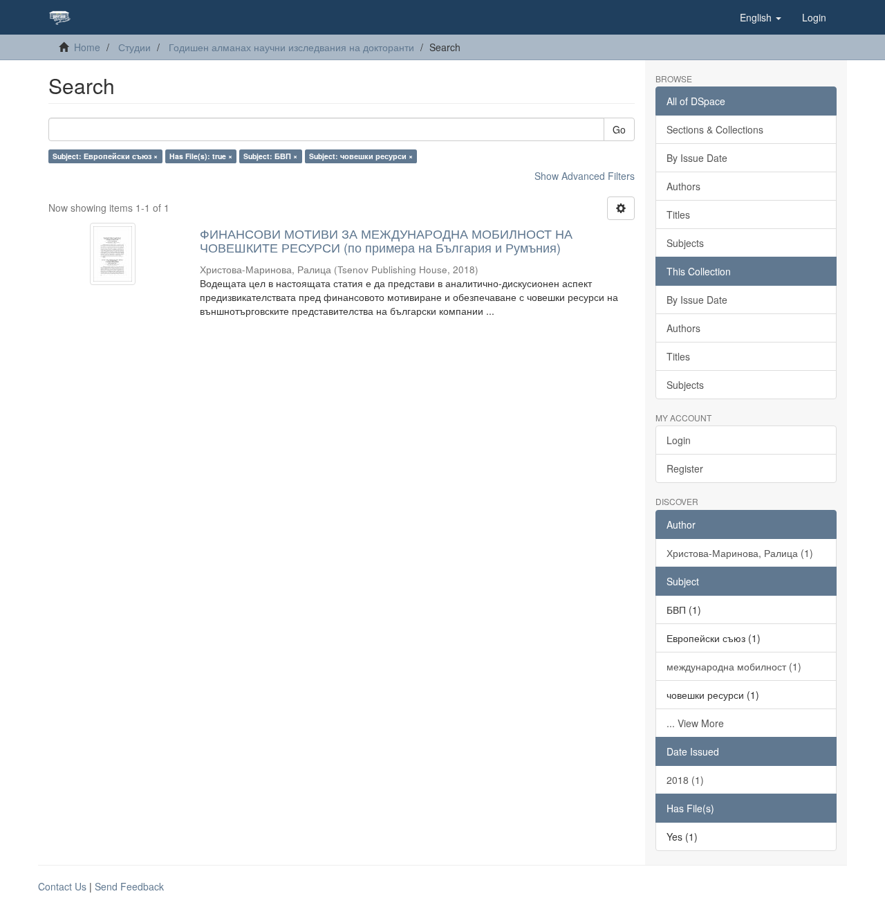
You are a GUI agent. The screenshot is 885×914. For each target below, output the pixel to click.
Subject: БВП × (270, 156)
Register (685, 468)
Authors (683, 186)
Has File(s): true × (200, 156)
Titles (678, 214)
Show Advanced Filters (584, 176)
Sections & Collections (715, 129)
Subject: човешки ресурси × (361, 156)
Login (679, 440)
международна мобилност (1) (734, 666)
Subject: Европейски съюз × (105, 156)
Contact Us (62, 886)
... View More (695, 723)
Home (87, 47)
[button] (760, 17)
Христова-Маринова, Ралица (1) (740, 553)
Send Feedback (129, 886)
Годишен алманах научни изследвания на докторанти (291, 47)
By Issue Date (697, 158)
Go (619, 129)
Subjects (685, 243)
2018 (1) (685, 780)
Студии (134, 47)
